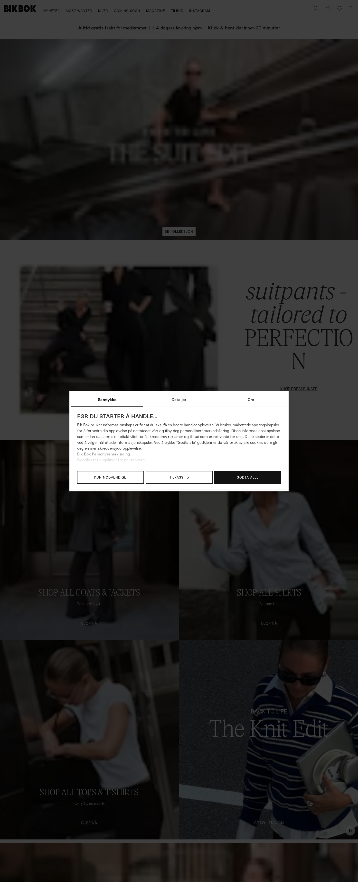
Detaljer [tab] (179, 399)
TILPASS (176, 477)
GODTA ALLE (248, 477)
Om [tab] (251, 399)
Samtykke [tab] (107, 399)
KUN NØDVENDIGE (110, 477)
